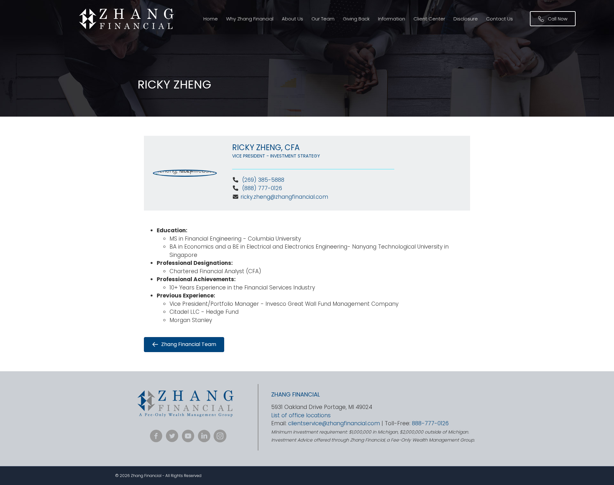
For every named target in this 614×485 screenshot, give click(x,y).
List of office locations (301, 415)
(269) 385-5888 (263, 180)
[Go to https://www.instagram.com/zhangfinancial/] (220, 437)
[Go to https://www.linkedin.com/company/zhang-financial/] (204, 437)
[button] (553, 18)
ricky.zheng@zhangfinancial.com (284, 197)
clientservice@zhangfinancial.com (334, 423)
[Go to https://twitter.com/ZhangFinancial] (172, 437)
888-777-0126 (430, 423)
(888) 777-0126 (261, 188)
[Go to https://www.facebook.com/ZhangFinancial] (156, 437)
